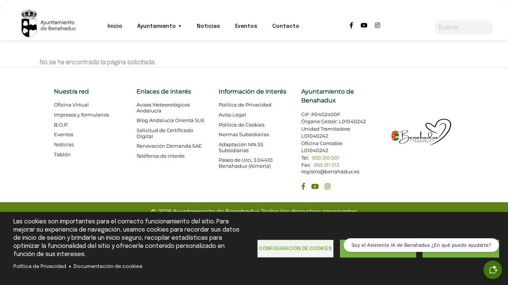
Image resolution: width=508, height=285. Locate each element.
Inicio (114, 26)
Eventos (246, 26)
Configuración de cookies (295, 248)
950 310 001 (326, 158)
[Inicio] (48, 22)
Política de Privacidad (39, 266)
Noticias (208, 26)
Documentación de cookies (108, 266)
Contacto (285, 26)
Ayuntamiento (156, 26)
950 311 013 (326, 165)
